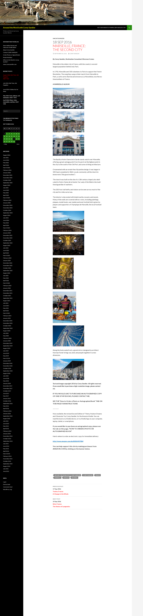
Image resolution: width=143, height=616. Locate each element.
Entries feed (6, 484)
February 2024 (7, 230)
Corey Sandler (74, 53)
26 (4, 141)
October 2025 (7, 180)
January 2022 (7, 288)
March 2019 (6, 358)
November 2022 (7, 265)
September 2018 (7, 371)
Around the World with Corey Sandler (19, 27)
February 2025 (7, 200)
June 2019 (6, 353)
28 (9, 141)
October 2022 (7, 268)
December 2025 (7, 175)
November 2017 (7, 388)
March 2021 (6, 313)
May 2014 (6, 448)
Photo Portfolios (7, 57)
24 (16, 139)
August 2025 (6, 185)
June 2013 (6, 471)
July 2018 (5, 376)
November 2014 (7, 436)
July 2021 (5, 303)
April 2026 (6, 165)
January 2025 (7, 203)
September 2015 (7, 416)
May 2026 (6, 162)
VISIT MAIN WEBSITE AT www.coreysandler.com (111, 27)
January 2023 (7, 260)
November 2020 (7, 323)
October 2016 (7, 401)
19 (4, 139)
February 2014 (7, 456)
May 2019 (6, 356)
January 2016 (7, 413)
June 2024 (6, 220)
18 (19, 136)
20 (7, 139)
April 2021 (6, 310)
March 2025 (6, 198)
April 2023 (6, 253)
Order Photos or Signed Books (11, 55)
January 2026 (7, 172)
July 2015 (5, 421)
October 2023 (7, 240)
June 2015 (6, 423)
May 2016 (6, 406)
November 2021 (7, 293)
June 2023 (6, 250)
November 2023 (7, 238)
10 (16, 133)
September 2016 (7, 403)
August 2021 (6, 300)
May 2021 (6, 308)
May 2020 (6, 336)
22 (11, 139)
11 (19, 133)
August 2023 (6, 245)
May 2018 (6, 381)
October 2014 (7, 438)
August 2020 (6, 331)
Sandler (66, 477)
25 (19, 139)
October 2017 (7, 391)
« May (5, 144)
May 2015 (6, 426)
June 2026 (6, 160)
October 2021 (7, 295)
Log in (4, 482)
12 (4, 136)
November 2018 (7, 366)
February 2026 (7, 170)
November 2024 (7, 208)
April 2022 (6, 280)
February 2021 (7, 315)
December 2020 (7, 320)
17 (16, 136)
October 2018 (7, 368)
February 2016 (7, 411)
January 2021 (7, 318)
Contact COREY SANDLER (10, 52)
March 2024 (6, 228)
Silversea (74, 477)
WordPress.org (7, 489)
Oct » (18, 144)
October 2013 (7, 461)
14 (9, 136)
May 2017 (6, 396)
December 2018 (7, 363)
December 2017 (7, 386)
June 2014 (6, 446)
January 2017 (7, 398)
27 (7, 141)
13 (7, 136)
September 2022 (7, 270)
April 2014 (6, 451)
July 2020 (5, 333)
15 (11, 136)
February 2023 (7, 258)
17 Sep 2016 (60, 490)
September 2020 (7, 328)
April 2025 (6, 195)
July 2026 (5, 157)
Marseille (58, 477)
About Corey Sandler (9, 50)
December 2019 (7, 343)
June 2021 (6, 305)
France (97, 475)
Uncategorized (58, 38)
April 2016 (6, 408)
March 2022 (6, 283)
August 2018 (6, 373)
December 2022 (7, 263)
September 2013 (7, 464)
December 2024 (7, 205)
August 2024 (6, 215)
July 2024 (5, 218)
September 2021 (7, 298)
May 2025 (6, 193)
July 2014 (5, 443)
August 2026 (6, 155)
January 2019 (7, 361)
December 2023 (7, 235)
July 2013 (5, 469)
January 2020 (7, 341)
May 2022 (6, 278)
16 (14, 136)
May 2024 (6, 223)
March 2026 (6, 167)
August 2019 (6, 348)
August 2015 (6, 418)
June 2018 (6, 378)
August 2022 (6, 273)
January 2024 (7, 233)
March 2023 (6, 255)
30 (14, 141)
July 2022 (5, 275)
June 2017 (6, 393)
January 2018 (7, 383)
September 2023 (7, 243)
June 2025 (6, 190)
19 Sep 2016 (61, 502)
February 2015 (7, 431)
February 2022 (7, 285)
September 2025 (7, 182)
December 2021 (7, 290)
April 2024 (6, 225)
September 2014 (7, 441)
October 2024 (7, 210)
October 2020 (7, 326)
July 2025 (5, 188)
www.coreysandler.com (10, 64)
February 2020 (7, 338)
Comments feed (7, 487)
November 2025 (7, 177)
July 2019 (5, 351)
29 (11, 141)
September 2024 (7, 213)
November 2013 (7, 458)
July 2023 (5, 248)
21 (9, 139)
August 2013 (6, 466)
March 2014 (6, 453)
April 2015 (6, 428)
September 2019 (7, 346)
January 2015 (7, 433)
